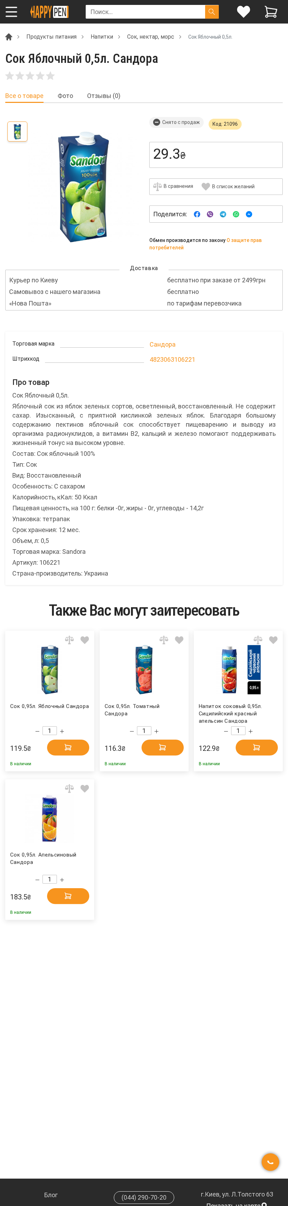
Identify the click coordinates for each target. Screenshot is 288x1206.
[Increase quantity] (62, 731)
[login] (243, 12)
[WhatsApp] (236, 213)
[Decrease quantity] (37, 731)
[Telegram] (223, 213)
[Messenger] (249, 213)
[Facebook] (197, 213)
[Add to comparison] (69, 639)
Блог (51, 1195)
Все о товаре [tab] (24, 95)
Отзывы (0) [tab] (103, 95)
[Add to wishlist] (84, 639)
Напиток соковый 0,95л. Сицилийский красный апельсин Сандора (230, 713)
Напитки (102, 36)
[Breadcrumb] (8, 36)
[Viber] (210, 213)
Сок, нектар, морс (150, 36)
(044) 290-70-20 (144, 1197)
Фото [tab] (65, 95)
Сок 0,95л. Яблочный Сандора (49, 706)
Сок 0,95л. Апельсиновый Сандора (43, 858)
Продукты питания (51, 36)
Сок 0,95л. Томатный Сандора (132, 710)
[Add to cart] (68, 747)
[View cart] (271, 12)
